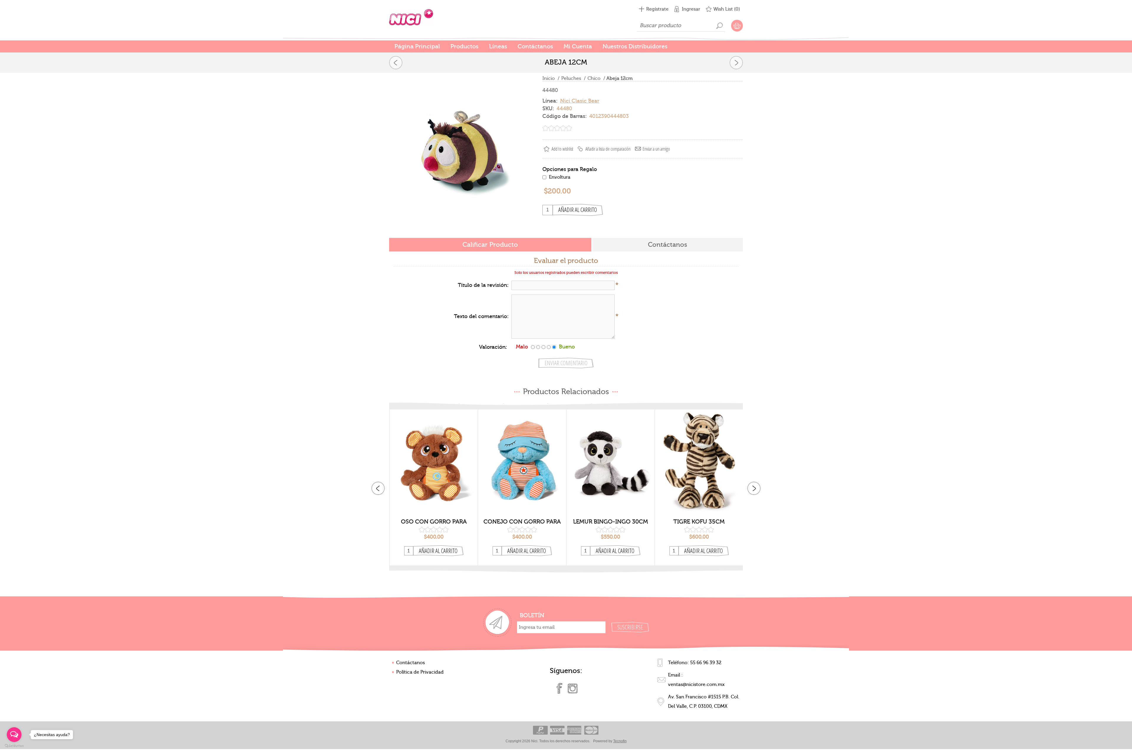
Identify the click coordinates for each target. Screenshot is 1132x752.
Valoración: (493, 347)
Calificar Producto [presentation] (490, 245)
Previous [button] (378, 488)
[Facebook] (559, 688)
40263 (434, 457)
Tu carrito (737, 26)
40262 (522, 457)
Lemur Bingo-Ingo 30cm (610, 521)
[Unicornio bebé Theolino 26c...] (395, 62)
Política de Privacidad (420, 672)
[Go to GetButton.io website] (14, 746)
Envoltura (559, 177)
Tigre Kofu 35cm (699, 521)
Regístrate (657, 9)
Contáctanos (410, 662)
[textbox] (681, 26)
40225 (699, 457)
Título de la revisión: (483, 285)
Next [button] (754, 488)
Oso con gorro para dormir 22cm (434, 521)
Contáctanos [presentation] (667, 245)
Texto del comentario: (481, 316)
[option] (433, 487)
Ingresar (691, 9)
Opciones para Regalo (569, 169)
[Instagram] (572, 688)
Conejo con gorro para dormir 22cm (522, 521)
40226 (611, 457)
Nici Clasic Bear (579, 101)
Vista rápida (433, 505)
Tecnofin (620, 741)
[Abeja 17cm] (736, 62)
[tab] (490, 245)
